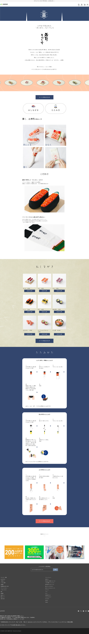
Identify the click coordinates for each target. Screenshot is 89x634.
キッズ (46, 593)
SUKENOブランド (48, 595)
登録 (55, 569)
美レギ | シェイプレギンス (49, 586)
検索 (1, 591)
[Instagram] (86, 611)
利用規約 (2, 593)
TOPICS (46, 602)
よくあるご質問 (3, 582)
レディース (47, 589)
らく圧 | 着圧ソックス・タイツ (49, 582)
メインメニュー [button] (48, 577)
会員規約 (2, 584)
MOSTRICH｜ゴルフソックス (49, 584)
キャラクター (47, 598)
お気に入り (47, 579)
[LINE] (83, 611)
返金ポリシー (3, 595)
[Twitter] (81, 611)
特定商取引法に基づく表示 (5, 586)
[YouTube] (88, 611)
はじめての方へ (3, 579)
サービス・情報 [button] (4, 577)
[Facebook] (78, 611)
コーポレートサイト (4, 589)
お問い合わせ (3, 598)
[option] (15, 83)
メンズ (46, 591)
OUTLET (46, 600)
